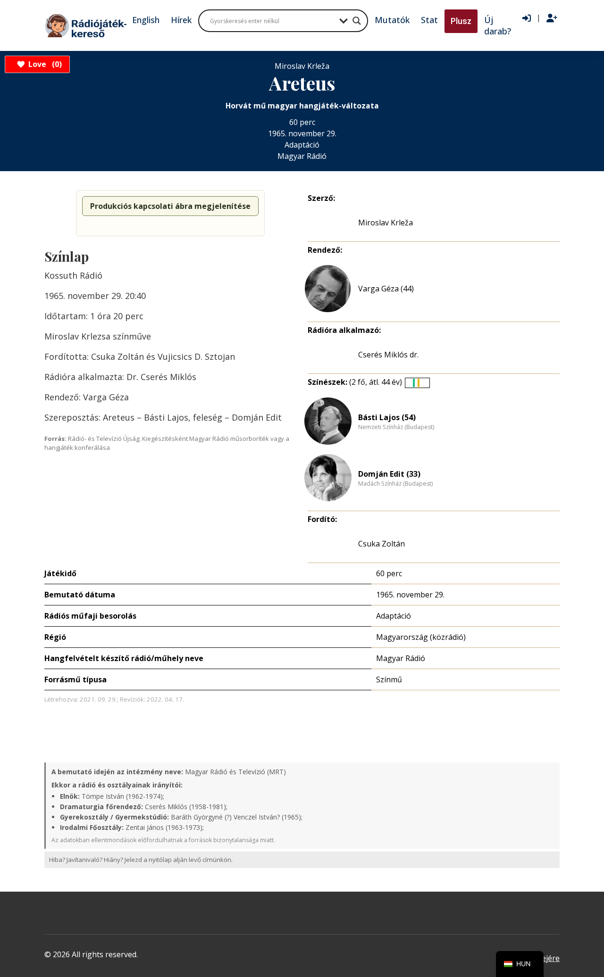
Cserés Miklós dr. (388, 354)
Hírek (181, 19)
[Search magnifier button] (356, 20)
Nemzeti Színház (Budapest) (396, 427)
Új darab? (497, 25)
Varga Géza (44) (386, 288)
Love (43, 64)
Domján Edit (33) (389, 474)
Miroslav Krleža (385, 222)
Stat (429, 19)
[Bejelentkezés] (527, 18)
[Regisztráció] (552, 18)
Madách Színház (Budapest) (395, 483)
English (145, 19)
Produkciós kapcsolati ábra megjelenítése (170, 206)
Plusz (461, 21)
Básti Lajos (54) (387, 417)
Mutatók (392, 19)
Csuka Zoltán (381, 543)
